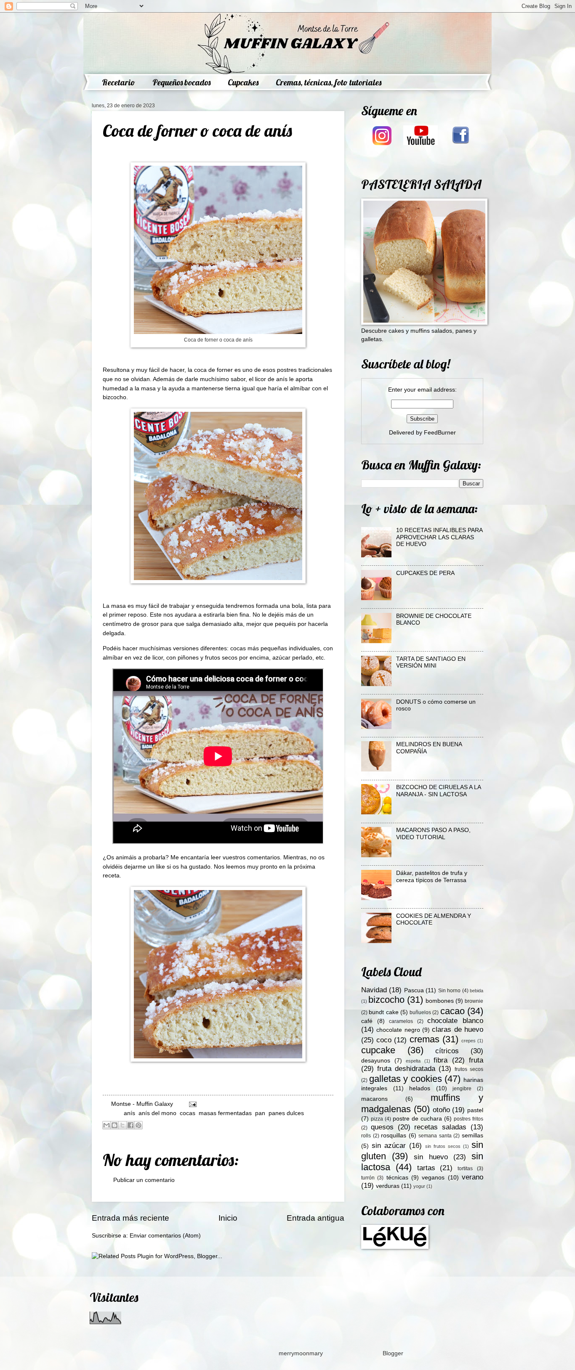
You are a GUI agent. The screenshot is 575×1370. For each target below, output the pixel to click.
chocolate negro (398, 1030)
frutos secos (469, 1069)
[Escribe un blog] (114, 1125)
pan (260, 1113)
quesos (382, 1127)
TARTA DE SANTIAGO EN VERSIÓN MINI (431, 662)
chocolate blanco (455, 1021)
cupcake (378, 1050)
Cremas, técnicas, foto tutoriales (328, 82)
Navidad (374, 990)
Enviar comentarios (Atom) (165, 1235)
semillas (472, 1135)
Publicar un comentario (144, 1180)
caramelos (401, 1021)
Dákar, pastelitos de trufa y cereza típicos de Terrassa (431, 876)
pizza (377, 1119)
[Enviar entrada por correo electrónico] (191, 1104)
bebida (476, 990)
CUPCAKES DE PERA (425, 573)
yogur (419, 1186)
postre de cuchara (417, 1119)
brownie (474, 1001)
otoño (441, 1110)
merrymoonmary (300, 1353)
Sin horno (449, 991)
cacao (452, 1011)
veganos (433, 1177)
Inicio (227, 1218)
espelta (413, 1060)
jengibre (462, 1089)
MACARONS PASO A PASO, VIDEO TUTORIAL (433, 833)
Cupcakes (243, 82)
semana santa (435, 1136)
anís (129, 1113)
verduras (387, 1186)
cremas (424, 1039)
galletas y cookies (405, 1078)
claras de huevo (457, 1029)
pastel (475, 1110)
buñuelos (420, 1012)
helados (419, 1088)
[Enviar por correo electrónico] (106, 1125)
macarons (374, 1099)
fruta (476, 1060)
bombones (440, 1001)
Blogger (393, 1353)
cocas (187, 1113)
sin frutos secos (443, 1146)
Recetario (118, 82)
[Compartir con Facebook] (130, 1125)
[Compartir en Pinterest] (138, 1125)
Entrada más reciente (130, 1218)
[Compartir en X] (122, 1125)
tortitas (465, 1168)
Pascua (414, 990)
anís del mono (157, 1113)
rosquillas (393, 1135)
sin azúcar (389, 1146)
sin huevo (430, 1157)
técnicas (397, 1177)
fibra (440, 1060)
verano (472, 1177)
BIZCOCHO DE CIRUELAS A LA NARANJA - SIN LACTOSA (438, 791)
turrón (368, 1178)
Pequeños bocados (181, 82)
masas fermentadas (225, 1113)
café (367, 1021)
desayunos (375, 1060)
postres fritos (468, 1119)
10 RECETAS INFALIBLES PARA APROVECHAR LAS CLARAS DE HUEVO (439, 537)
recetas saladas (440, 1127)
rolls (366, 1136)
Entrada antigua (315, 1218)
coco (383, 1040)
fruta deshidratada (406, 1069)
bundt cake (383, 1012)
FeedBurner (440, 432)
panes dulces (286, 1113)
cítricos (447, 1051)
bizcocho (386, 999)
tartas (426, 1168)
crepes (468, 1040)
